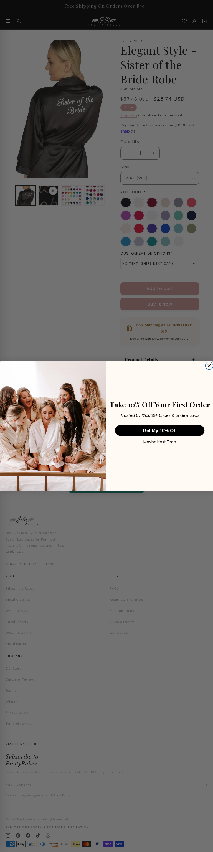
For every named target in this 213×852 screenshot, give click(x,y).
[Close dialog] (209, 366)
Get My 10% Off (160, 430)
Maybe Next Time (159, 441)
